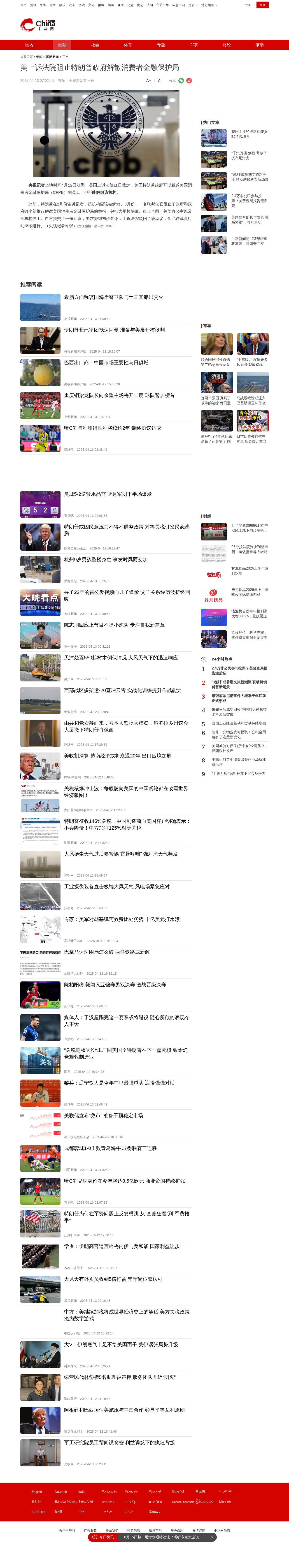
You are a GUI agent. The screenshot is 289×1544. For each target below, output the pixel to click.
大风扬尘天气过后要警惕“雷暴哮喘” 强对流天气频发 (121, 854)
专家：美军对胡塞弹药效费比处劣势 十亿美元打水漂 (122, 919)
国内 (29, 45)
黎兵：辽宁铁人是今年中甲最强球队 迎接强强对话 (119, 1083)
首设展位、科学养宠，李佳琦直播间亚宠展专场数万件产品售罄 (249, 635)
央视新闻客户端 (81, 81)
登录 (262, 5)
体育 (128, 45)
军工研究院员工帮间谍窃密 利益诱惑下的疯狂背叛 (119, 1442)
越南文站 (90, 1502)
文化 (91, 5)
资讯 (33, 5)
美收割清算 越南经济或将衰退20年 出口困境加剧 (118, 756)
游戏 (82, 5)
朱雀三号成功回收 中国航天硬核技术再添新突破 (239, 712)
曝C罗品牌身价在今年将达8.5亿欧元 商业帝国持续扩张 (124, 1181)
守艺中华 (162, 5)
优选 (140, 5)
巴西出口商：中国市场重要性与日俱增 (106, 362)
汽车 (72, 5)
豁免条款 (177, 1530)
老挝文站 (113, 1502)
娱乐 (62, 5)
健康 (120, 5)
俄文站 (160, 1492)
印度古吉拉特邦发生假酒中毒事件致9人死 (157, 1537)
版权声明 (155, 1530)
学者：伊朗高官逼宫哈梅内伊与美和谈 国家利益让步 (122, 1246)
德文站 (66, 1492)
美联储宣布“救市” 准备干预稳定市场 (103, 1115)
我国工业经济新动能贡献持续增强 (249, 134)
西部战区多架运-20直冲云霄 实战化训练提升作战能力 (123, 690)
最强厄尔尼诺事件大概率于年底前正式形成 (239, 698)
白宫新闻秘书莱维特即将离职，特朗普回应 (249, 241)
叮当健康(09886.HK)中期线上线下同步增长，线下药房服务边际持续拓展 (249, 528)
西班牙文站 (183, 1492)
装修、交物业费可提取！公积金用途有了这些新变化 (239, 734)
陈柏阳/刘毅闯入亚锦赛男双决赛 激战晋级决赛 (115, 985)
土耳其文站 (113, 1512)
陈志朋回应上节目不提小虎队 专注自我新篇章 (114, 625)
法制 (150, 5)
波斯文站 (137, 1512)
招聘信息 (133, 1530)
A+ (148, 81)
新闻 (39, 57)
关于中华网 (67, 1530)
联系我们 (112, 1530)
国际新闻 (52, 57)
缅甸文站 (207, 1502)
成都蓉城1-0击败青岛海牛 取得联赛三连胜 (110, 1148)
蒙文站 (230, 1502)
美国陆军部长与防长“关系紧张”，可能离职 (250, 219)
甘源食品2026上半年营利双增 (249, 570)
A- (160, 81)
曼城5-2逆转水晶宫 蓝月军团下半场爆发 (108, 494)
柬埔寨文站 (137, 1502)
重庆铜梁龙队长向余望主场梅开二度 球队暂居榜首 (119, 395)
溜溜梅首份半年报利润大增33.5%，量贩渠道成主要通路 (249, 614)
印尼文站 (183, 1502)
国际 (62, 45)
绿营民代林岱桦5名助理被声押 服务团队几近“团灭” (120, 1377)
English (37, 1491)
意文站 (90, 1492)
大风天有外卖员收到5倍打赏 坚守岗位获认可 (113, 1279)
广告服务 (90, 1530)
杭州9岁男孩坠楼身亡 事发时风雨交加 (106, 559)
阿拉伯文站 (230, 1492)
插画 (111, 5)
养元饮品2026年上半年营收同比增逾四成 (249, 592)
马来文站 (66, 1502)
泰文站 (160, 1502)
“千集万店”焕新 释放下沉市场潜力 (249, 155)
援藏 (101, 5)
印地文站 (66, 1512)
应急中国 (178, 5)
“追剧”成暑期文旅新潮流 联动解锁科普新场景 (249, 177)
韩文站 (43, 1502)
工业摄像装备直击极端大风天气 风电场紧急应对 (117, 886)
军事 (43, 5)
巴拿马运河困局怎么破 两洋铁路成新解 (107, 952)
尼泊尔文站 (43, 1512)
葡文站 (113, 1492)
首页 (23, 5)
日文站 (207, 1492)
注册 (248, 5)
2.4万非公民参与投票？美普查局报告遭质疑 (249, 201)
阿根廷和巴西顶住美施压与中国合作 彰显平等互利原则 (124, 1410)
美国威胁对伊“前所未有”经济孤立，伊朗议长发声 (240, 748)
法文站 (137, 1492)
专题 (161, 45)
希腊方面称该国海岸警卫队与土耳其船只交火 (113, 297)
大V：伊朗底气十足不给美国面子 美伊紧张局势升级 (121, 1344)
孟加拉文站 (90, 1512)
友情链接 (198, 1530)
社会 (95, 45)
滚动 (260, 45)
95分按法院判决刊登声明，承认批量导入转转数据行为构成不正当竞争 (249, 549)
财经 (52, 5)
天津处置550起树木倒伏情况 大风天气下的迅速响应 (121, 657)
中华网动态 (222, 1530)
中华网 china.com (39, 25)
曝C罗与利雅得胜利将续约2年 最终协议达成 (112, 428)
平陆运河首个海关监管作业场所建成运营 (239, 762)
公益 (130, 5)
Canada (154, 1511)
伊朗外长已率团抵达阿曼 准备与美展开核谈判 (114, 330)
